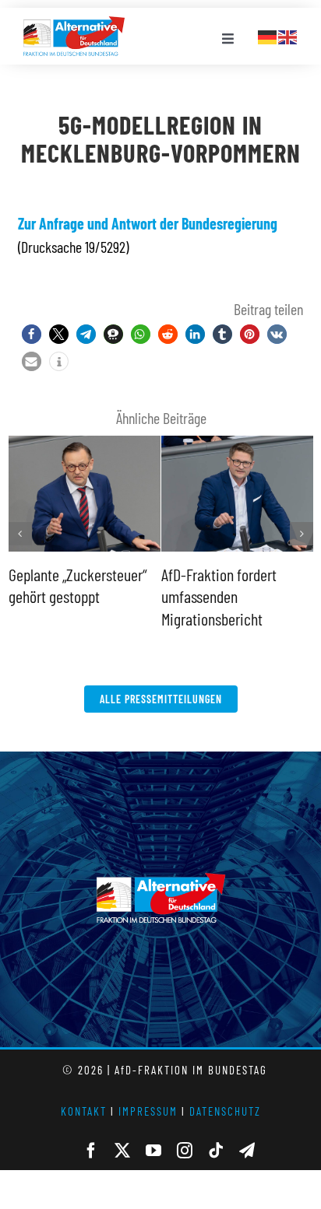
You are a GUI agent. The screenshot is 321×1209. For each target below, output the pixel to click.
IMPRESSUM (148, 1111)
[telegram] (247, 1150)
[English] (288, 35)
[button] (31, 334)
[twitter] (122, 1150)
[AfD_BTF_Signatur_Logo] (74, 24)
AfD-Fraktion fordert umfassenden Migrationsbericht (219, 596)
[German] (268, 35)
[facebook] (91, 1150)
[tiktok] (216, 1150)
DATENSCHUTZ (225, 1111)
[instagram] (184, 1150)
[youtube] (153, 1150)
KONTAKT (84, 1111)
